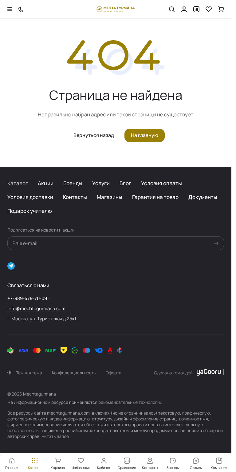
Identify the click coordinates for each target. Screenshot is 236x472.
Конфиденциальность (74, 373)
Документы (202, 197)
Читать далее (55, 436)
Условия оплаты (161, 183)
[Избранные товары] (209, 9)
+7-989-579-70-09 (27, 298)
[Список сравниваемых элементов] (196, 9)
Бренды (72, 183)
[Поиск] (172, 9)
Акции (45, 183)
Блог (125, 183)
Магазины (109, 197)
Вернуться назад (93, 135)
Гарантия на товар (155, 197)
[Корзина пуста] (221, 9)
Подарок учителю (29, 210)
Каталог (17, 183)
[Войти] (184, 9)
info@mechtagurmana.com (36, 308)
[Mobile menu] (9, 9)
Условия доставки (30, 197)
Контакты (75, 197)
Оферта (113, 373)
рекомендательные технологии (130, 402)
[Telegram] (11, 266)
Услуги (101, 183)
